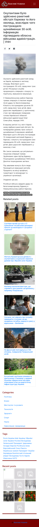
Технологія (8, 409)
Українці (22, 438)
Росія (5, 438)
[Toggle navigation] (34, 4)
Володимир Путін (16, 456)
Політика (8, 397)
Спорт (6, 418)
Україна (11, 438)
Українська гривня (10, 451)
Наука (6, 422)
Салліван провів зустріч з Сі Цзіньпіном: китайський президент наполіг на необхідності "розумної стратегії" (18, 226)
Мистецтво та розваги (13, 405)
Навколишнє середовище (14, 426)
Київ (16, 438)
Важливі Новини (16, 4)
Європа (13, 446)
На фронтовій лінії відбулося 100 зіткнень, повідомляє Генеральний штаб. (18, 352)
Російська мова (23, 446)
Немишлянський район (11, 195)
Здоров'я (8, 413)
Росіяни (17, 441)
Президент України (26, 451)
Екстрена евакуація (25, 195)
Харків (6, 192)
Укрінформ (7, 453)
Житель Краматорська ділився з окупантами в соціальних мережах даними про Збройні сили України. (18, 259)
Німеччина (7, 458)
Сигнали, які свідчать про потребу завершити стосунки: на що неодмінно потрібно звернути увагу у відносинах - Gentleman (19, 320)
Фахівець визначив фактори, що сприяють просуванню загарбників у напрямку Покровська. (19, 288)
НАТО (14, 458)
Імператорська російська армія (19, 192)
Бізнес (6, 401)
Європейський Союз (11, 448)
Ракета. (24, 448)
